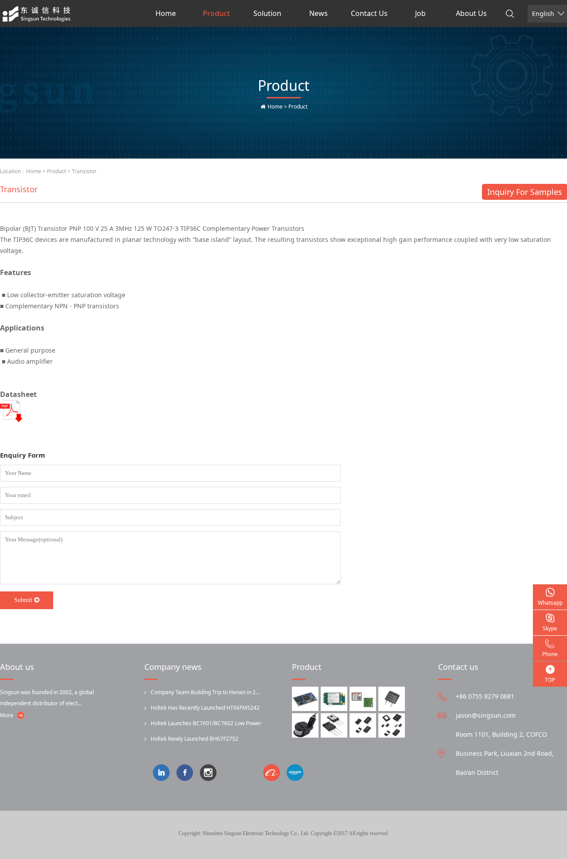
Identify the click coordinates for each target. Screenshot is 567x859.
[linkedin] (164, 773)
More (6, 715)
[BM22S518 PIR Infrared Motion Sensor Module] (305, 725)
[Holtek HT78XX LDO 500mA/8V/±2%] (363, 725)
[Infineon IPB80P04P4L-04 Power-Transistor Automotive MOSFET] (391, 699)
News (318, 13)
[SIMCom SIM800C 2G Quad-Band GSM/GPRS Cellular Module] (363, 699)
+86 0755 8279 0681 (485, 696)
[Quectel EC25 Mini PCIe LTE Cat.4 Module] (334, 699)
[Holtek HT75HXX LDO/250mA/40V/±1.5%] (391, 725)
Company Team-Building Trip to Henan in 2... (205, 692)
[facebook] (188, 773)
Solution (267, 13)
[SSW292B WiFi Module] (305, 699)
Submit (23, 600)
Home (165, 13)
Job (420, 13)
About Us (471, 13)
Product (216, 13)
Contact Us (369, 13)
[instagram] (211, 773)
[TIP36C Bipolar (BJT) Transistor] (334, 725)
